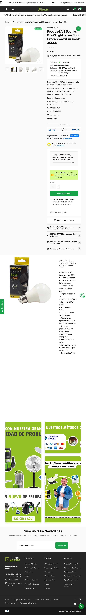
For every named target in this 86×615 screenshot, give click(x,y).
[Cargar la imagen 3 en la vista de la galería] (27, 70)
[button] (6, 9)
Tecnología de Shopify (75, 611)
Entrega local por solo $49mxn (53, 3)
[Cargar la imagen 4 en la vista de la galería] (34, 70)
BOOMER (52, 28)
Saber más (60, 145)
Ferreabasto (66, 611)
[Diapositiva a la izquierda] (7, 69)
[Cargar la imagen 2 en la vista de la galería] (20, 70)
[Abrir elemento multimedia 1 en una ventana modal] (24, 45)
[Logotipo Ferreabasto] (12, 561)
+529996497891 (14, 580)
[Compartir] (78, 28)
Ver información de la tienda (61, 204)
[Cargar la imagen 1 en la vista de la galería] (13, 70)
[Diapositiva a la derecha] (41, 69)
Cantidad (52, 182)
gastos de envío (65, 55)
